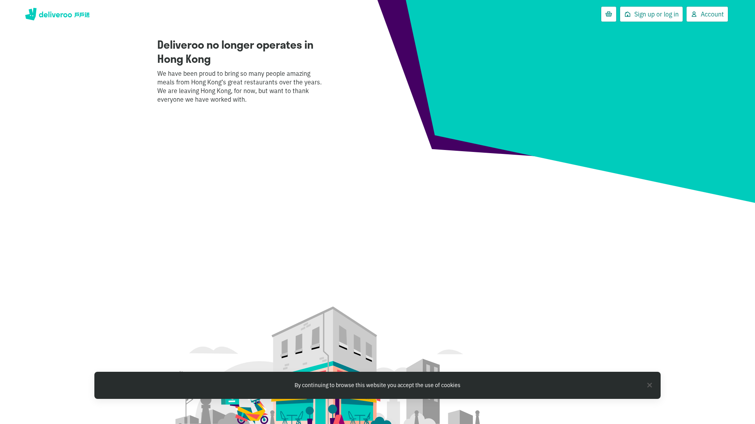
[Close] (649, 385)
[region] (377, 385)
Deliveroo (57, 14)
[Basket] (609, 14)
